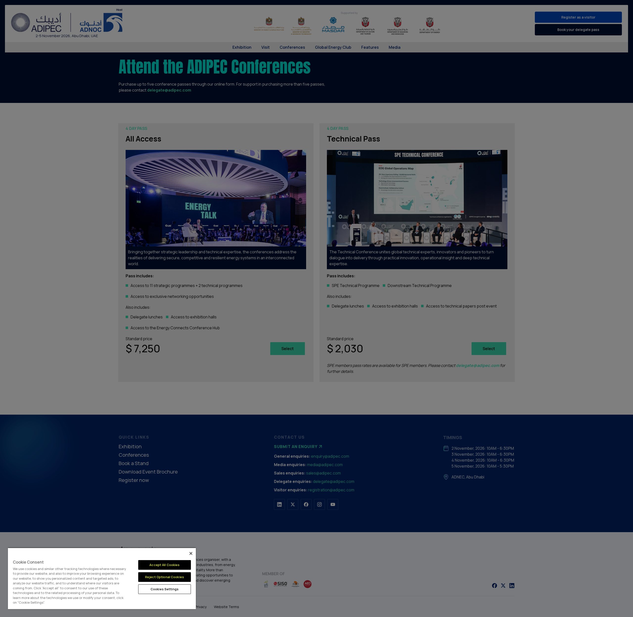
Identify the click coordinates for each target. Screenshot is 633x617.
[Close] (190, 553)
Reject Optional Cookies (164, 577)
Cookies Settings (165, 589)
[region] (102, 578)
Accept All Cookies (164, 565)
